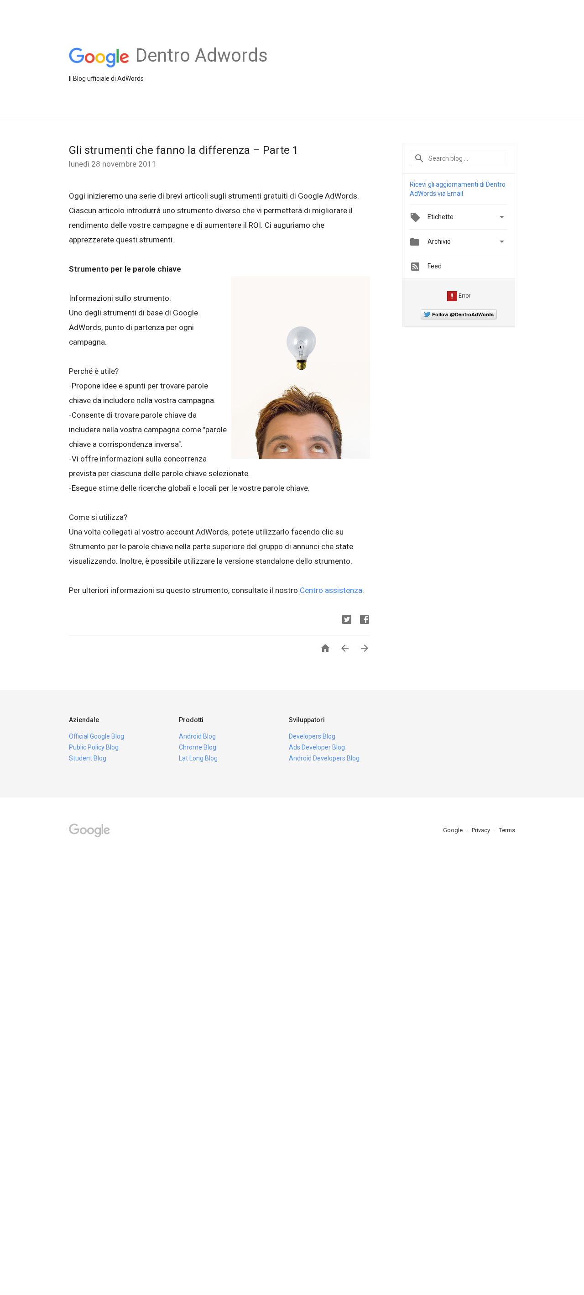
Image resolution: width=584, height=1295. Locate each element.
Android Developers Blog (324, 758)
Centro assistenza (331, 590)
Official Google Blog (96, 736)
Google (453, 830)
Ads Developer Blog (317, 747)
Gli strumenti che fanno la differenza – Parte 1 (183, 150)
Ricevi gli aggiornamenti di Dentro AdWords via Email (458, 189)
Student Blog (87, 758)
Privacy (481, 830)
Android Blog (197, 736)
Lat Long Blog (198, 758)
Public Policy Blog (94, 747)
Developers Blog (312, 736)
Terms (507, 830)
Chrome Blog (197, 747)
